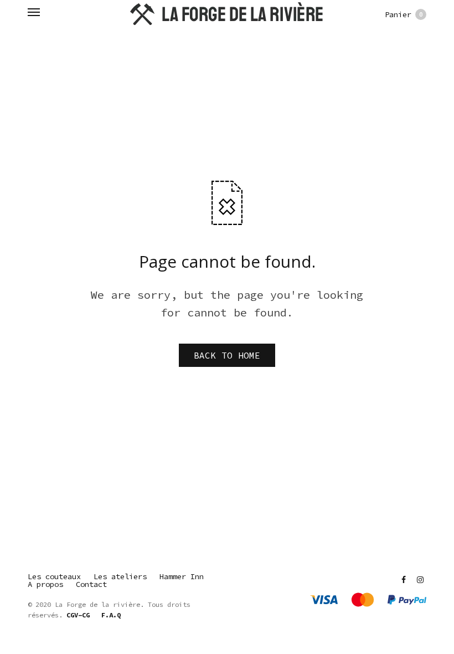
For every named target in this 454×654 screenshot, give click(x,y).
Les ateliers (120, 576)
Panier (404, 14)
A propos (45, 584)
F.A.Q (111, 615)
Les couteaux (54, 576)
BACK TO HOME (227, 355)
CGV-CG (78, 615)
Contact (91, 584)
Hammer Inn (181, 576)
